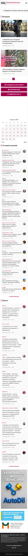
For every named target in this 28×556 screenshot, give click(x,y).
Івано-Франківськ (6, 209)
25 (17, 136)
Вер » (25, 142)
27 (25, 136)
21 (3, 136)
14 (3, 132)
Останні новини (9, 145)
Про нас (14, 547)
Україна (4, 178)
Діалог (5, 300)
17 (14, 132)
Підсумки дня (15, 89)
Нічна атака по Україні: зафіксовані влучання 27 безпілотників (9, 226)
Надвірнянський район (8, 160)
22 (6, 136)
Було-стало (5, 324)
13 (25, 129)
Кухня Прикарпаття (7, 259)
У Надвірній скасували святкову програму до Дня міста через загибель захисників (11, 163)
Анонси (4, 355)
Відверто (5, 391)
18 (17, 132)
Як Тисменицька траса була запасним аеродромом (10, 444)
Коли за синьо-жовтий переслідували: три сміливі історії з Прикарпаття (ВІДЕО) (11, 203)
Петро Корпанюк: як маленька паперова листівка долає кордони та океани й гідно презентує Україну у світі (11, 457)
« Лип (2, 142)
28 (3, 139)
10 (14, 129)
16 (10, 132)
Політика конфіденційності (14, 545)
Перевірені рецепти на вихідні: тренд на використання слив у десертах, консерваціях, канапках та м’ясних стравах (11, 263)
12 (21, 129)
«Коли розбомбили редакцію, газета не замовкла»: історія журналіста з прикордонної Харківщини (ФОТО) (11, 413)
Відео (3, 200)
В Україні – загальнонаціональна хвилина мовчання (11, 253)
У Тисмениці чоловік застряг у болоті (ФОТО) (11, 172)
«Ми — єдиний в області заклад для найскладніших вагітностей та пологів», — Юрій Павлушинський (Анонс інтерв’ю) (11, 361)
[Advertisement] (12, 106)
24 (14, 136)
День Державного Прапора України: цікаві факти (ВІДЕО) (11, 281)
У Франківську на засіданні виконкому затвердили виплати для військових (12, 41)
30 (10, 139)
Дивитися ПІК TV (15, 94)
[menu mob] (26, 3)
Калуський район (6, 270)
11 (17, 129)
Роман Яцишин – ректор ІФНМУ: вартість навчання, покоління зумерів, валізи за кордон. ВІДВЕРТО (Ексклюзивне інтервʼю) (10, 397)
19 (21, 132)
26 (21, 136)
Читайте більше (14, 296)
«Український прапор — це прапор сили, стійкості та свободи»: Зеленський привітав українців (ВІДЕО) (11, 182)
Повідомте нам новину (15, 85)
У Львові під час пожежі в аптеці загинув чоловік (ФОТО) (11, 235)
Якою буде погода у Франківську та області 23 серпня (12, 289)
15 (6, 132)
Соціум (4, 287)
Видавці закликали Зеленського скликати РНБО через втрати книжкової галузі (11, 153)
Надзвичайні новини (7, 232)
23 (10, 136)
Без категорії (5, 150)
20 (25, 132)
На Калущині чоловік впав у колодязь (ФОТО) (10, 273)
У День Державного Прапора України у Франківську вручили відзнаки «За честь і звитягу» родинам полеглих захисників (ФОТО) (11, 215)
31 (14, 139)
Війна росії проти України (8, 190)
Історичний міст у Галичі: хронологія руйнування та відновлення (10, 328)
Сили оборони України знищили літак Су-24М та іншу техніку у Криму (11, 193)
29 (6, 139)
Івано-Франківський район (9, 170)
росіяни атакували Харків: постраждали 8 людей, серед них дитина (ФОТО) (12, 244)
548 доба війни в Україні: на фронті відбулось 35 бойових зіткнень (13, 70)
